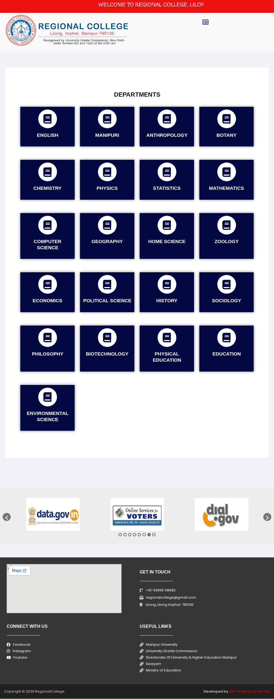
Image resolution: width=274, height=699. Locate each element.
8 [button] (153, 534)
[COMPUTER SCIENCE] (47, 225)
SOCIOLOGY (226, 300)
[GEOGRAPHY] (107, 225)
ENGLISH (47, 135)
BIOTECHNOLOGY (107, 354)
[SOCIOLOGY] (226, 284)
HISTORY (166, 300)
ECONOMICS (47, 300)
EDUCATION (226, 354)
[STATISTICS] (167, 172)
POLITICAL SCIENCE (107, 300)
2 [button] (125, 534)
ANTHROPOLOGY (167, 135)
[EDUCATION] (226, 337)
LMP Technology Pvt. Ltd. (249, 691)
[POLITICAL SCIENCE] (107, 284)
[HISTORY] (167, 284)
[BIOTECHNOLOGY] (107, 337)
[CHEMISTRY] (47, 172)
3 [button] (129, 534)
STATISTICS (167, 188)
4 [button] (134, 534)
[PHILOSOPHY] (47, 337)
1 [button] (120, 534)
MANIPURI (107, 135)
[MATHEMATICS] (226, 172)
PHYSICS (107, 188)
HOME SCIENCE (166, 241)
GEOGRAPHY (107, 241)
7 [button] (149, 534)
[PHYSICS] (107, 172)
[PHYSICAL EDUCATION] (167, 337)
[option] (53, 514)
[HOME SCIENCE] (167, 225)
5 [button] (139, 534)
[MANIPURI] (107, 118)
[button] (205, 22)
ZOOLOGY (227, 241)
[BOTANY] (226, 118)
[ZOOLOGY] (226, 225)
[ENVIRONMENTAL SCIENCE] (47, 397)
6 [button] (144, 534)
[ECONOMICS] (47, 284)
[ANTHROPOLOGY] (167, 118)
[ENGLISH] (47, 118)
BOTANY (226, 135)
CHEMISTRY (47, 188)
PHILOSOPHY (47, 354)
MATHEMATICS (226, 188)
